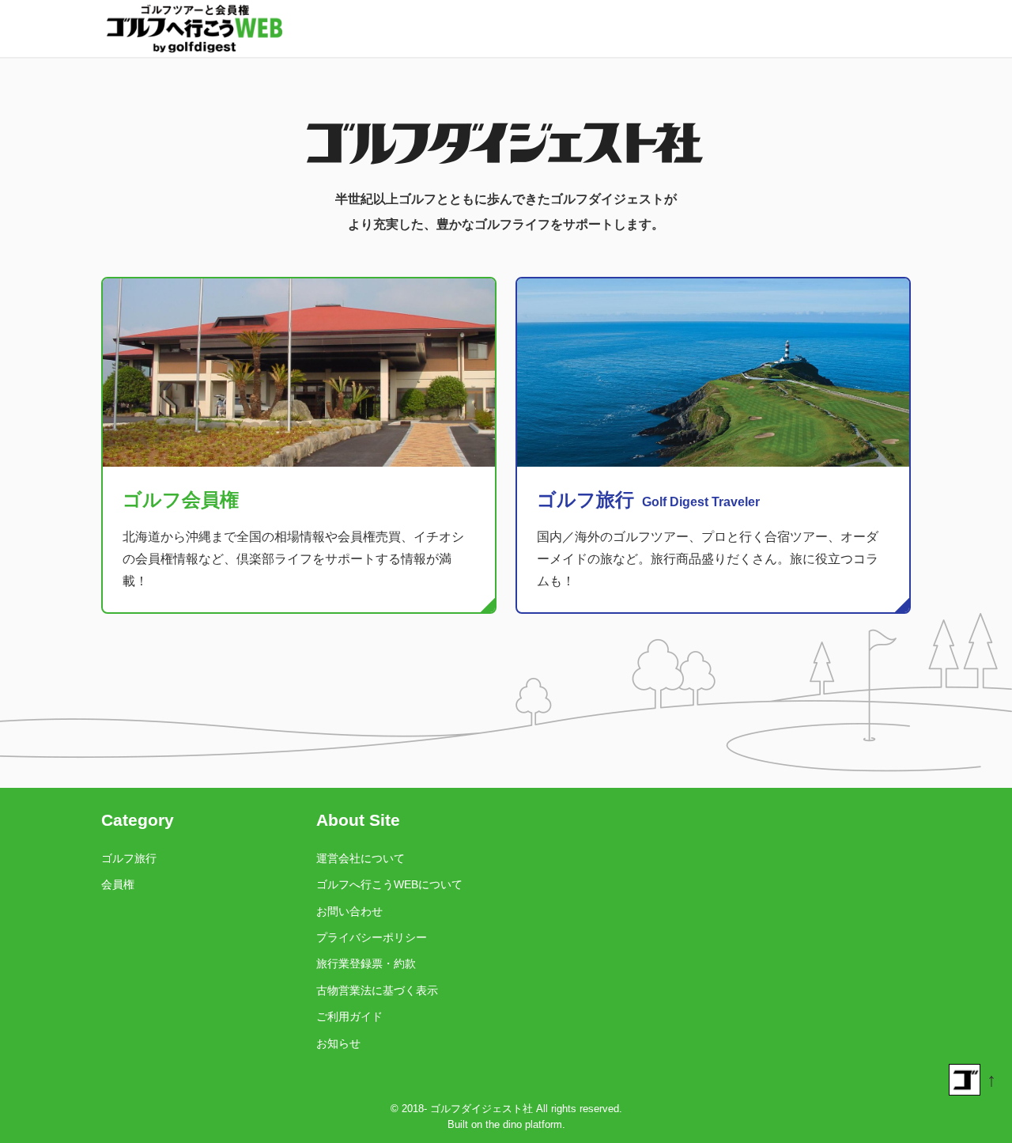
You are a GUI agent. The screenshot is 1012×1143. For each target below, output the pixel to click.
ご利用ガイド (349, 1016)
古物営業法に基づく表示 (377, 990)
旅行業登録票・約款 (366, 963)
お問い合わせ (349, 911)
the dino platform (523, 1124)
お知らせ (338, 1043)
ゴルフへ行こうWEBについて (389, 884)
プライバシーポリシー (371, 937)
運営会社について (360, 858)
